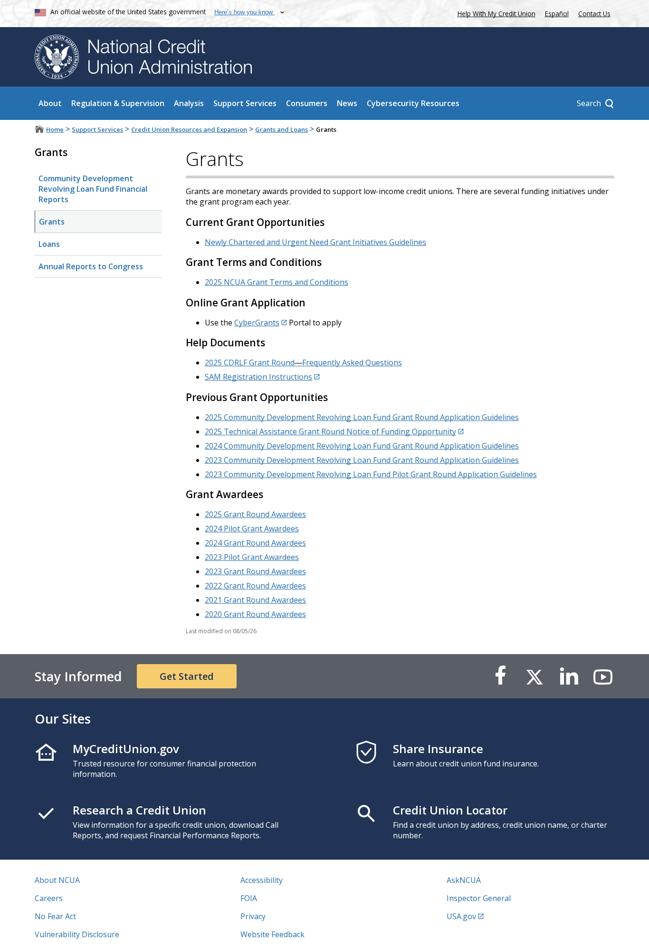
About (50, 103)
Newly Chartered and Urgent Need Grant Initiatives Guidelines (315, 242)
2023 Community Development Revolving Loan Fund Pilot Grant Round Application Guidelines (371, 474)
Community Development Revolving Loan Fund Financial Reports (92, 189)
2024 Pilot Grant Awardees (252, 528)
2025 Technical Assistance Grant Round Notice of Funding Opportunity (330, 431)
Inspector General (479, 898)
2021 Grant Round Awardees (255, 600)
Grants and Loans (281, 129)
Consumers (306, 103)
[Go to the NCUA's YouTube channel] (603, 676)
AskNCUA (464, 880)
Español (557, 13)
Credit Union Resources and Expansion (189, 129)
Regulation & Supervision (117, 103)
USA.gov (461, 916)
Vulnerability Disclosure (77, 934)
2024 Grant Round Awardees (255, 543)
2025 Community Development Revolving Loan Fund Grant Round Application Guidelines (362, 417)
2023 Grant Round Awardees (255, 571)
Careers (49, 898)
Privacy (253, 916)
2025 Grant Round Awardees (255, 514)
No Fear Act (55, 916)
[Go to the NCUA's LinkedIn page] (568, 676)
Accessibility (261, 880)
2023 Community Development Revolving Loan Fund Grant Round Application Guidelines (362, 460)
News (347, 103)
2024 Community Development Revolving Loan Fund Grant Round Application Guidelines (362, 446)
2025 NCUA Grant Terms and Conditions (276, 282)
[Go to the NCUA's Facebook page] (500, 676)
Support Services (245, 103)
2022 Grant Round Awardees (255, 585)
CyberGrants (256, 322)
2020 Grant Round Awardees (255, 614)
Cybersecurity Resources (413, 103)
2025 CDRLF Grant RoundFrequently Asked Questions (303, 362)
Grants (52, 221)
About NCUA (57, 880)
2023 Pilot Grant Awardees (252, 557)
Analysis (189, 103)
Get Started (187, 676)
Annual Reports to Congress (90, 266)
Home (55, 129)
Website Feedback (272, 934)
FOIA (248, 898)
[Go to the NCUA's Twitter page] (534, 676)
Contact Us (594, 13)
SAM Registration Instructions (258, 377)
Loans (49, 244)
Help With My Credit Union (494, 12)
